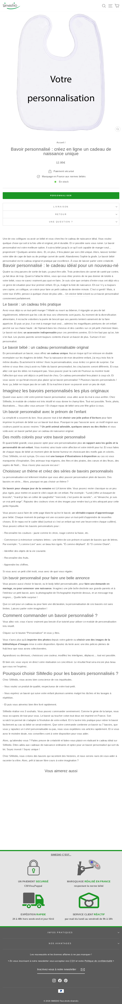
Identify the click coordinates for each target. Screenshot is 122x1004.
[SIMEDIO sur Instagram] (54, 980)
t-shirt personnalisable (36, 729)
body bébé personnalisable (63, 584)
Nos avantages (60, 943)
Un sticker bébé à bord (77, 294)
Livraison (61, 207)
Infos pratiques (60, 932)
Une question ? (61, 222)
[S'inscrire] (83, 969)
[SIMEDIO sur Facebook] (60, 980)
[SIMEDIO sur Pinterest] (66, 980)
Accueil (60, 142)
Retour (61, 214)
